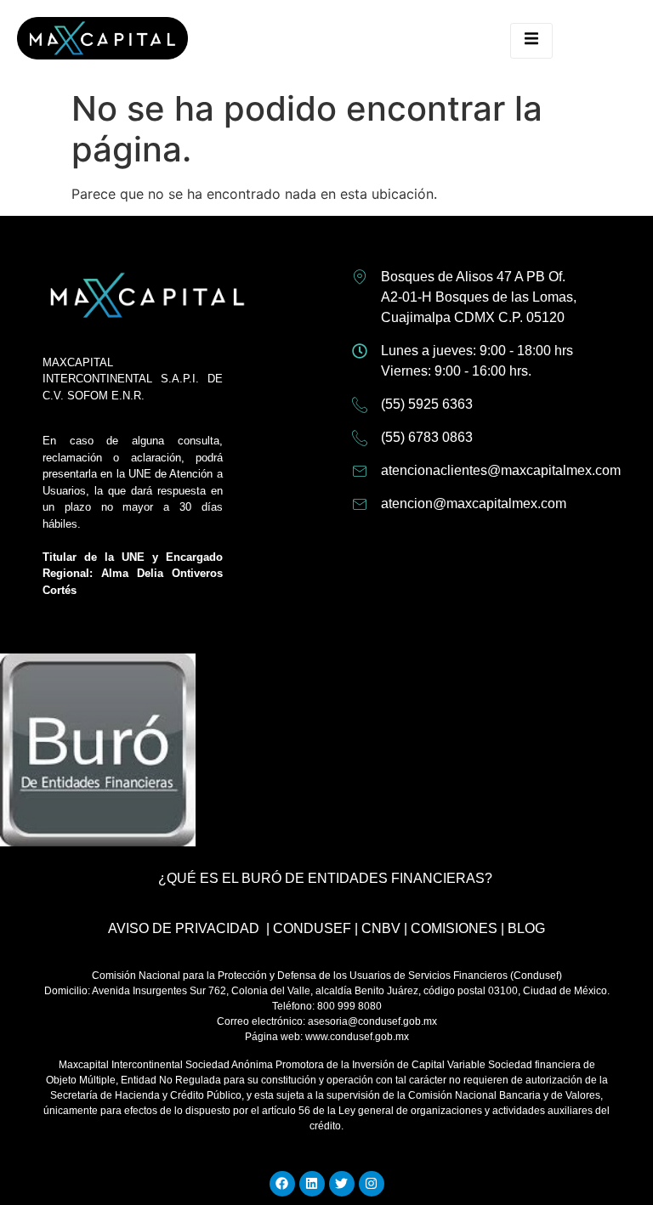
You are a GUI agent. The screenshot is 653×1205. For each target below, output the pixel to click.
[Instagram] (371, 1184)
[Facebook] (282, 1184)
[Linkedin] (312, 1184)
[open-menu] (531, 41)
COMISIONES (454, 928)
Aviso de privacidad (183, 928)
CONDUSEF (312, 928)
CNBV (380, 928)
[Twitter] (342, 1184)
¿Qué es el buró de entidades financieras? (325, 878)
